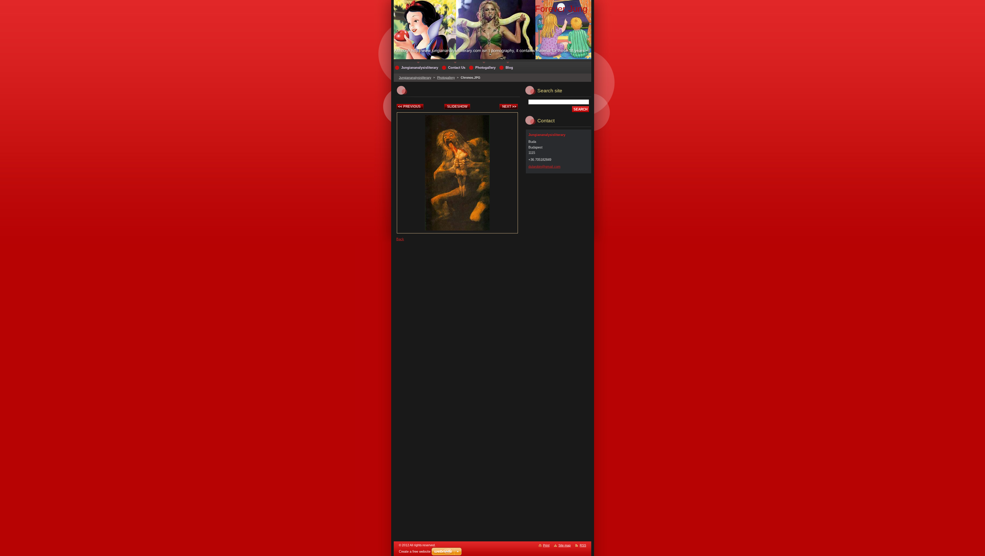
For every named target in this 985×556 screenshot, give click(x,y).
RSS (583, 545)
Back (400, 239)
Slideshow (457, 106)
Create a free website (414, 551)
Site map (564, 545)
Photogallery (446, 77)
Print (546, 545)
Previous (409, 106)
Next (509, 106)
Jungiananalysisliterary (415, 77)
